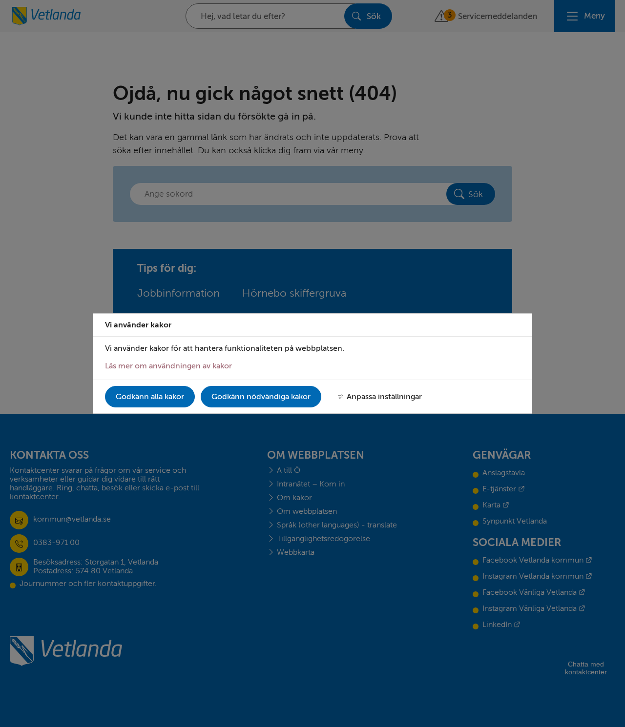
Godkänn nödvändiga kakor (261, 396)
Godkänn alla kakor (150, 396)
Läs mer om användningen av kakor (168, 366)
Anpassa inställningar (384, 396)
